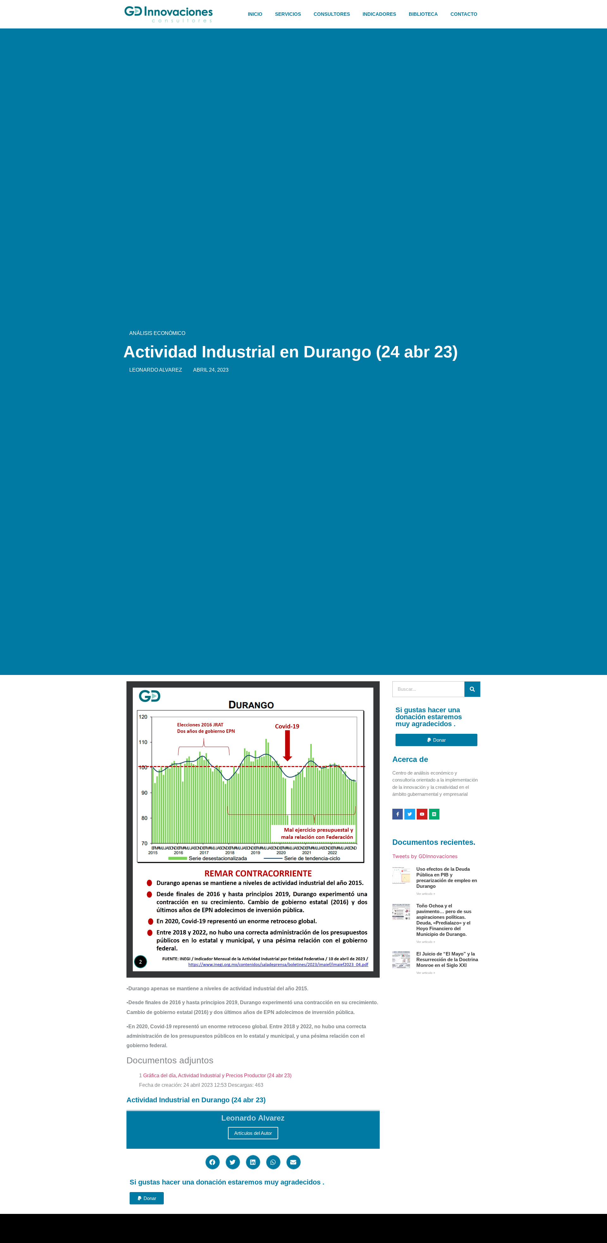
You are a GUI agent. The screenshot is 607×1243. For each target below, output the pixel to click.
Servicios (288, 14)
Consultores (332, 14)
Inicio (255, 14)
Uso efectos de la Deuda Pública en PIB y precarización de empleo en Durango (446, 877)
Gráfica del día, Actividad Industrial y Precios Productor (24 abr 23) (217, 1075)
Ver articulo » (425, 893)
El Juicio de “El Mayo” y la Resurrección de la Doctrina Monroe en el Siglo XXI (447, 959)
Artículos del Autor (253, 1133)
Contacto (464, 14)
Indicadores (379, 14)
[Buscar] (472, 689)
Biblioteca (423, 14)
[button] (212, 1162)
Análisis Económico (157, 333)
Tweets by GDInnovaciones (424, 856)
